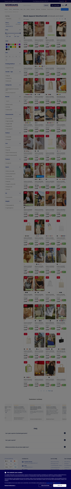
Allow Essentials (45, 485)
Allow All (60, 485)
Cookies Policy (49, 482)
